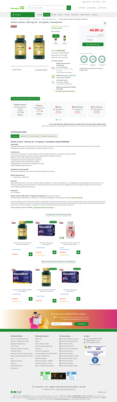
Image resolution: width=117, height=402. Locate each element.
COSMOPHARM (60, 50)
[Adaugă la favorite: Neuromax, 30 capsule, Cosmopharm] (37, 221)
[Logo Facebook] (12, 392)
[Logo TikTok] (20, 392)
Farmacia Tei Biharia (67, 353)
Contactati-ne (15, 368)
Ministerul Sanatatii (41, 358)
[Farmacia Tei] (17, 7)
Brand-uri (13, 363)
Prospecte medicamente (42, 356)
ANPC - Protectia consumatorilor (44, 365)
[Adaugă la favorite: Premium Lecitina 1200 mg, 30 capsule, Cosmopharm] (13, 221)
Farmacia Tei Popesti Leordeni (70, 356)
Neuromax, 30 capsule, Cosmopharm (46, 243)
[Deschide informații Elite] (13, 223)
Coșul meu (92, 8)
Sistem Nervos (36, 19)
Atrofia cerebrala (77, 198)
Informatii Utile (96, 1)
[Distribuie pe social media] (105, 23)
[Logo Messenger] (15, 392)
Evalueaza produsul (56, 28)
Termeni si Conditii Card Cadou (20, 341)
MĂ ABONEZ (81, 324)
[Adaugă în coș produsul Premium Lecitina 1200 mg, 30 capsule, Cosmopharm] (30, 254)
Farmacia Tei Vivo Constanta (69, 348)
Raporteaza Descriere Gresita (43, 207)
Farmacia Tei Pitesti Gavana (69, 358)
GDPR (104, 1)
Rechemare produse (17, 365)
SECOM (62, 248)
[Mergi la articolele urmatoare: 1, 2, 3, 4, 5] (56, 120)
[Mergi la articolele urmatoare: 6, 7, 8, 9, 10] (58, 120)
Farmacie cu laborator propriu (19, 348)
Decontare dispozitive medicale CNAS (46, 353)
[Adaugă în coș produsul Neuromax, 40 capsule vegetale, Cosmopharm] (30, 299)
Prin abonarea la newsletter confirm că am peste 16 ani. (72, 317)
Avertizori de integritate (42, 351)
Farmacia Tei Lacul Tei (67, 346)
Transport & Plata (16, 351)
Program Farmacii (86, 1)
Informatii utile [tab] (34, 136)
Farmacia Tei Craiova (67, 363)
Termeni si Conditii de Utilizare (20, 339)
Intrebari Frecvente (16, 361)
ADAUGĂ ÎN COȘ (94, 44)
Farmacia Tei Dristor (67, 344)
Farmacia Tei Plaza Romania (69, 341)
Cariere (37, 341)
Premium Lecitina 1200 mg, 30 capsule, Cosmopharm (22, 243)
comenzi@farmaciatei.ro (93, 342)
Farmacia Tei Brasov (67, 361)
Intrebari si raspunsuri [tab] (48, 136)
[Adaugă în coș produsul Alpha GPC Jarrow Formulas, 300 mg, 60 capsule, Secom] (78, 252)
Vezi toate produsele (41, 70)
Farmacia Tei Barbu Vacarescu (70, 339)
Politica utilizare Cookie (42, 344)
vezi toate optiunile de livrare (65, 91)
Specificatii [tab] (24, 136)
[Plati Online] (102, 392)
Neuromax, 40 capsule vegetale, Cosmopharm (22, 290)
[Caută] (69, 7)
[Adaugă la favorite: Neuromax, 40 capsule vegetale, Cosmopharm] (13, 268)
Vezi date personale (75, 319)
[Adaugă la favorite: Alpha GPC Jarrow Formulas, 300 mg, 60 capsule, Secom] (61, 221)
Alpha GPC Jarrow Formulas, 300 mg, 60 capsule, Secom (70, 243)
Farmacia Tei (14, 19)
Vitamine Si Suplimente (25, 19)
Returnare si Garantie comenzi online (22, 353)
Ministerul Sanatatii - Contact (43, 363)
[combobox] (47, 7)
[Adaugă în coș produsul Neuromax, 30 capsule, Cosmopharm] (54, 252)
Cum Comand (15, 346)
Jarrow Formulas (64, 249)
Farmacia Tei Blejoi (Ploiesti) (69, 365)
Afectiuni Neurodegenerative (49, 19)
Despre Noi (38, 339)
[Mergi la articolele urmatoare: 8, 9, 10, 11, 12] (61, 120)
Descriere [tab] (15, 136)
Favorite (82, 8)
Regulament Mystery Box (18, 344)
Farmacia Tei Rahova (67, 351)
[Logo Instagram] (18, 392)
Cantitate (90, 40)
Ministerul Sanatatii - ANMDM (44, 361)
